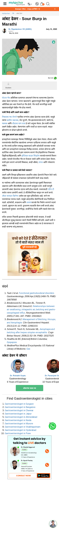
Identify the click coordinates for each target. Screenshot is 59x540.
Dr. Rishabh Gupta (18, 376)
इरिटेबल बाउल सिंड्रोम (31, 156)
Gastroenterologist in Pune (18, 433)
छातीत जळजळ (12, 120)
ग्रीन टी (51, 189)
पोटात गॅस (6, 98)
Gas (28, 349)
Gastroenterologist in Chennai (19, 410)
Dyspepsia (12, 342)
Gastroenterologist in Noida (18, 420)
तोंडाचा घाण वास (18, 123)
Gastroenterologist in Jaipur (18, 413)
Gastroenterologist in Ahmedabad (21, 417)
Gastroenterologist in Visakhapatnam (22, 427)
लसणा (29, 202)
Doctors (8, 88)
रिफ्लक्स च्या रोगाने (9, 117)
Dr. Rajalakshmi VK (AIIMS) (20, 30)
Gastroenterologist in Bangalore (20, 407)
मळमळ (4, 123)
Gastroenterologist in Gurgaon (19, 404)
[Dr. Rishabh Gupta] (17, 366)
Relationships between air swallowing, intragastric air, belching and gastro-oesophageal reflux (31, 309)
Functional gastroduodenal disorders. (37, 293)
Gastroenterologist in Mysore (19, 423)
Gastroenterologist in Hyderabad (20, 430)
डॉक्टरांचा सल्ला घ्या (29, 388)
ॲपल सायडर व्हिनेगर (10, 196)
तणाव (41, 162)
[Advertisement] (29, 510)
